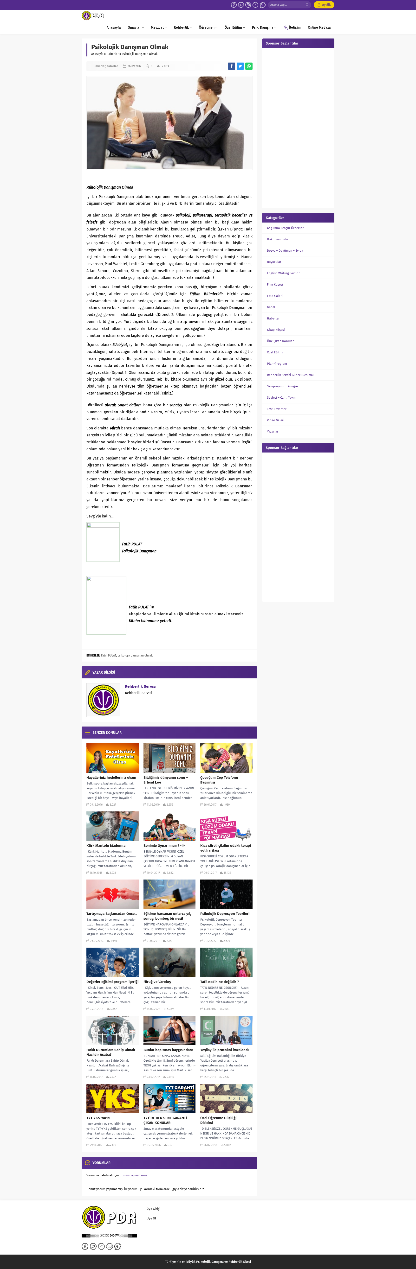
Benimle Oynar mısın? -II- (164, 845)
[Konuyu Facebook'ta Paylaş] (231, 66)
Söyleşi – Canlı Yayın (281, 397)
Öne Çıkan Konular (280, 341)
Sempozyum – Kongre (282, 386)
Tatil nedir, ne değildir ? (219, 982)
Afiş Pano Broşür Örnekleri (286, 228)
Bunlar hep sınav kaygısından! (168, 1050)
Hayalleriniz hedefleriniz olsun (111, 777)
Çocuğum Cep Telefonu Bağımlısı (219, 779)
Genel (271, 307)
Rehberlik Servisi (140, 686)
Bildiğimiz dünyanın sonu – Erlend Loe (165, 779)
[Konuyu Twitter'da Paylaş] (240, 66)
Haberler (113, 54)
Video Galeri (275, 420)
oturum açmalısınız (133, 1175)
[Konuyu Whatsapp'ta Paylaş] (249, 66)
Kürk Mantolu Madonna (105, 845)
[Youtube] (255, 5)
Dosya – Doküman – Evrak (285, 250)
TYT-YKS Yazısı (98, 1118)
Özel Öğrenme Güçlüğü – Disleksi (220, 1120)
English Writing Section (283, 273)
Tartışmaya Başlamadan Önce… (111, 914)
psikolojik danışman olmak (135, 655)
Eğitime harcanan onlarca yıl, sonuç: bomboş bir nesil (167, 916)
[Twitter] (241, 5)
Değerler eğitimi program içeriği (112, 982)
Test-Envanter (276, 409)
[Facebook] (234, 5)
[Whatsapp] (263, 5)
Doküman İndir (277, 239)
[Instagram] (248, 5)
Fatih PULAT (108, 655)
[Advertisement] (298, 127)
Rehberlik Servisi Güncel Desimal (290, 375)
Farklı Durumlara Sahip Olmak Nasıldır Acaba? (110, 1052)
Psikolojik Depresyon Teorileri (224, 914)
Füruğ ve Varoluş (157, 982)
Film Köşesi (275, 284)
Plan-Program (277, 363)
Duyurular (274, 262)
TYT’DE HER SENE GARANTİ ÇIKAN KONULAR (165, 1120)
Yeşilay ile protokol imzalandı (224, 1050)
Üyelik (326, 4)
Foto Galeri (275, 296)
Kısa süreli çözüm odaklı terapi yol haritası (225, 848)
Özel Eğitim (275, 352)
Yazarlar (112, 66)
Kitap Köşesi (276, 330)
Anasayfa (97, 54)
